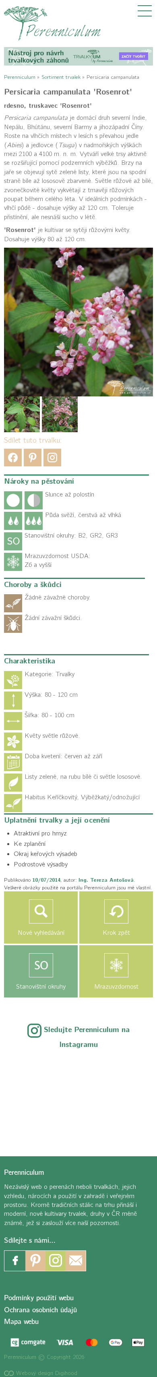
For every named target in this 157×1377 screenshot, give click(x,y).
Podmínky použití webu (39, 1298)
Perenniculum (19, 77)
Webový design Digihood (45, 1373)
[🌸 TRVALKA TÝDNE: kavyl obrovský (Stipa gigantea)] (78, 1096)
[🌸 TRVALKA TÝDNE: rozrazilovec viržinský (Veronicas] (33, 1096)
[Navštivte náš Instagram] (55, 1261)
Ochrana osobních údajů (40, 1310)
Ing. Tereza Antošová (106, 880)
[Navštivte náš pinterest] (35, 1261)
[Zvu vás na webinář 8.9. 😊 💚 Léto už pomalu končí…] (78, 1069)
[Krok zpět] (116, 911)
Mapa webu (21, 1321)
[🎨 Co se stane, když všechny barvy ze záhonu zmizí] (124, 1096)
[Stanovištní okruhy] (41, 965)
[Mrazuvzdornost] (116, 965)
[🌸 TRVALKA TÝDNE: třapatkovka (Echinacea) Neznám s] (33, 1123)
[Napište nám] (76, 1261)
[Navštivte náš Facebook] (15, 1261)
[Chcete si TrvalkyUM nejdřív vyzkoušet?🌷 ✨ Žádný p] (33, 1069)
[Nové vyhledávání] (41, 911)
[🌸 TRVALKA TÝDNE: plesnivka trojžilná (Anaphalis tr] (124, 1069)
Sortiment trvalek (61, 77)
